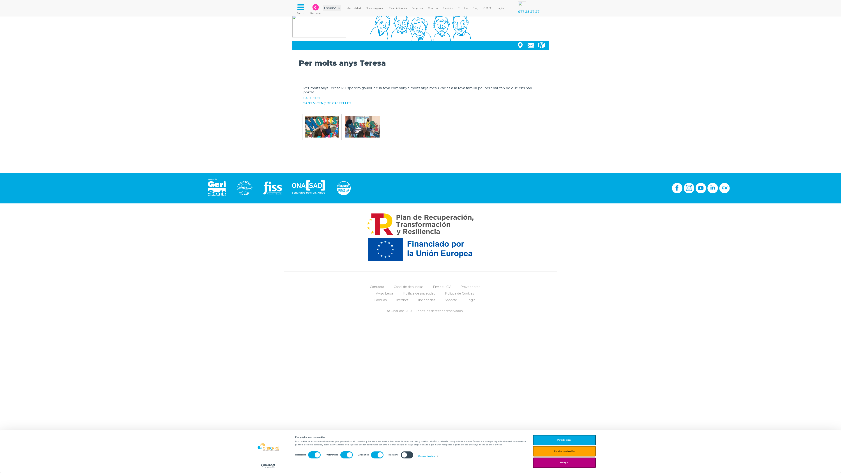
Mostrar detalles (426, 456)
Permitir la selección (564, 451)
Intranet (402, 300)
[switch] (346, 455)
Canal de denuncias (408, 287)
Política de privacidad (419, 293)
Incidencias (426, 300)
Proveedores (470, 287)
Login (471, 300)
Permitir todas (564, 440)
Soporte (451, 300)
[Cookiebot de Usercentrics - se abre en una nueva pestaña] (268, 466)
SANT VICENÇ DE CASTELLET (327, 103)
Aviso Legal (385, 293)
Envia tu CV (442, 287)
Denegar (564, 463)
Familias (380, 300)
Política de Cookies (459, 293)
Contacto (377, 287)
